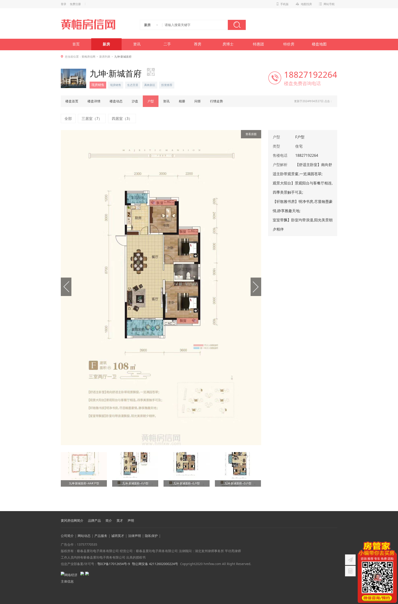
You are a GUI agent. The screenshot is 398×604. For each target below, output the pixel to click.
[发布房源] (350, 559)
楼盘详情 (94, 101)
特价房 (288, 44)
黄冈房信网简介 (72, 520)
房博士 (228, 44)
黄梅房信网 (88, 57)
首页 (76, 44)
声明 (131, 520)
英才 (120, 520)
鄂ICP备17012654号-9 (113, 564)
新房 (106, 44)
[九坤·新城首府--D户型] (238, 454)
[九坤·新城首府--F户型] (135, 454)
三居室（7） (92, 118)
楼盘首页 (71, 101)
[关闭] (394, 544)
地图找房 (306, 4)
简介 (108, 520)
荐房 (197, 44)
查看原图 (251, 134)
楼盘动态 (116, 101)
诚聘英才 (117, 535)
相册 (182, 101)
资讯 (136, 44)
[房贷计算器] (350, 571)
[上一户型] (111, 287)
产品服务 (100, 535)
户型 (150, 101)
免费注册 (75, 4)
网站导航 (329, 4)
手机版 (284, 4)
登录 (63, 4)
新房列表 (104, 57)
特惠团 (258, 44)
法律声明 (134, 535)
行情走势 (216, 101)
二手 (167, 44)
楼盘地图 (319, 44)
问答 (197, 101)
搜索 (237, 25)
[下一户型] (211, 287)
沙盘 (135, 101)
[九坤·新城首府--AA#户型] (84, 454)
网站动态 (84, 535)
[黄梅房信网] (91, 24)
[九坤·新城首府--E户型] (187, 454)
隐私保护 (151, 535)
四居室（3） (122, 118)
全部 (68, 118)
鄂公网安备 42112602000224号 (155, 564)
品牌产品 (94, 520)
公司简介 (67, 535)
